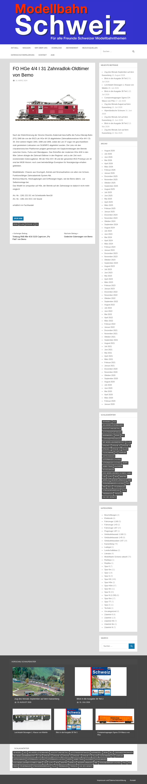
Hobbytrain (107, 466)
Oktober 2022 (109, 298)
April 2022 (108, 318)
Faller (125, 449)
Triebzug (118, 494)
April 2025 (108, 202)
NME (129, 480)
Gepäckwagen (109, 456)
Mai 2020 (108, 391)
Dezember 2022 (110, 292)
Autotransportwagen (112, 432)
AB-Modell (107, 422)
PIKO (128, 483)
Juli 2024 (108, 231)
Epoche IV (126, 446)
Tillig (124, 490)
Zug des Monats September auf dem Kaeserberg (36, 699)
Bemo (15, 224)
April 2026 (108, 163)
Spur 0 (107, 566)
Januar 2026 (109, 173)
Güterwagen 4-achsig (112, 463)
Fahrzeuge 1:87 (110, 528)
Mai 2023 (108, 276)
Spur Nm (108, 598)
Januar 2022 (109, 327)
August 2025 (109, 189)
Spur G (107, 576)
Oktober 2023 (109, 260)
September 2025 (111, 186)
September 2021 (111, 340)
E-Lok (22, 224)
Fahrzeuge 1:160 (111, 521)
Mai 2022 (108, 314)
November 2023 (110, 257)
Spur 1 (107, 573)
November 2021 (110, 334)
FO (37, 224)
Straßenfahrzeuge (111, 490)
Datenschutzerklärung (22, 55)
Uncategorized (110, 611)
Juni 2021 (108, 350)
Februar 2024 (109, 247)
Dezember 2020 (110, 369)
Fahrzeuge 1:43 (110, 525)
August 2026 (109, 151)
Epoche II (106, 446)
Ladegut (107, 547)
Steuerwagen (119, 487)
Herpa (125, 463)
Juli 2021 (108, 346)
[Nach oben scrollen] (141, 778)
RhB (104, 487)
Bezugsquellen (90, 48)
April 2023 (108, 279)
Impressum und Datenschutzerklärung (111, 780)
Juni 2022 (108, 311)
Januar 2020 (109, 404)
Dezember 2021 (110, 330)
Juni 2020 (108, 388)
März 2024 (108, 244)
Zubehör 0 (108, 615)
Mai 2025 (108, 199)
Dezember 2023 (110, 253)
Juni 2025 (108, 196)
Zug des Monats (109, 497)
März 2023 (108, 282)
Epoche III (116, 446)
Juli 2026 (108, 154)
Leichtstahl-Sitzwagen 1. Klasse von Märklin (31, 732)
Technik (107, 608)
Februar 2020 (109, 401)
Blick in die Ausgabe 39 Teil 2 (116, 78)
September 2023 (111, 263)
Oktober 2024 (109, 221)
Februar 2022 (109, 324)
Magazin (27, 48)
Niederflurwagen (118, 480)
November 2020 (110, 372)
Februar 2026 (109, 170)
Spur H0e (108, 582)
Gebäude (122, 452)
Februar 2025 (109, 208)
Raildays (108, 560)
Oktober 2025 (109, 183)
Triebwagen (108, 494)
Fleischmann (108, 452)
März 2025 (108, 205)
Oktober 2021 (109, 337)
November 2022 (110, 295)
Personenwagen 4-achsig (113, 483)
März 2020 (108, 398)
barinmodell (108, 435)
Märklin (106, 480)
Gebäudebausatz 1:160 (113, 534)
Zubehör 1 (108, 618)
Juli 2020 (108, 385)
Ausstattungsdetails (112, 428)
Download (57, 48)
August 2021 (109, 343)
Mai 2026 (108, 160)
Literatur (107, 554)
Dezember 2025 (110, 176)
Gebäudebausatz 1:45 (113, 537)
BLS (122, 435)
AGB (52, 55)
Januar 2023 (109, 289)
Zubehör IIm (109, 624)
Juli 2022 (108, 308)
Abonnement (72, 48)
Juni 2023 (108, 273)
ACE (114, 422)
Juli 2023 (108, 269)
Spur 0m (107, 570)
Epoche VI (30, 224)
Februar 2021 (109, 362)
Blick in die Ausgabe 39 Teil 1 (116, 91)
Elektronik (108, 518)
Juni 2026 (108, 157)
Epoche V (106, 449)
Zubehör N (108, 627)
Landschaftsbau (110, 550)
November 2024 (110, 218)
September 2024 (111, 224)
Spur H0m (18, 218)
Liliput (110, 477)
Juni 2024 (108, 234)
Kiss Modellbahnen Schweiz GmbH (117, 473)
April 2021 (108, 356)
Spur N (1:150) (110, 595)
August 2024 (109, 228)
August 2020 (109, 382)
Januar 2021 (109, 366)
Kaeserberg (109, 544)
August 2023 (109, 266)
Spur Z (107, 605)
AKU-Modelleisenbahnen (113, 425)
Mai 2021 (108, 353)
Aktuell (14, 48)
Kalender (118, 466)
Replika (107, 563)
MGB (116, 477)
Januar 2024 (109, 250)
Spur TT (107, 602)
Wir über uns (41, 48)
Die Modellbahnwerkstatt (114, 442)
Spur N (107, 592)
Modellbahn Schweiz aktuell (115, 557)
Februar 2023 (109, 285)
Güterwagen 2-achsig (112, 459)
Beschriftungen (110, 515)
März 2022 (108, 321)
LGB (104, 477)
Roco (109, 487)
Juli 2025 (108, 192)
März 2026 (108, 167)
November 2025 (110, 180)
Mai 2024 (108, 237)
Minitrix (123, 477)
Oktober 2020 (109, 375)
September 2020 (111, 379)
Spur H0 (107, 579)
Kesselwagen (108, 470)
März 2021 (108, 359)
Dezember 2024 (110, 215)
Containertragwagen (112, 439)
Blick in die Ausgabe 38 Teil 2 (116, 123)
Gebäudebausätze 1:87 (113, 541)
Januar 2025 (109, 212)
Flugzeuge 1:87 (110, 531)
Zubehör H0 (109, 621)
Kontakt (43, 55)
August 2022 (109, 305)
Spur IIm (107, 589)
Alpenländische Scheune (114, 111)
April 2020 (108, 395)
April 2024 (108, 241)
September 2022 (111, 301)
